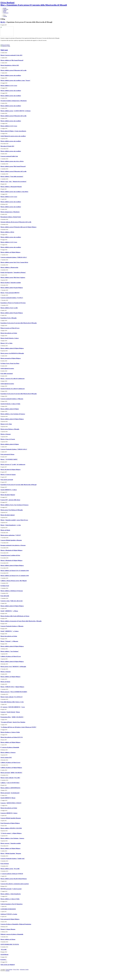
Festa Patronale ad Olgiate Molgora (10, 823)
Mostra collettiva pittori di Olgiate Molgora (12, 348)
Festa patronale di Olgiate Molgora (10, 919)
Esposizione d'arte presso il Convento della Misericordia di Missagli (18, 484)
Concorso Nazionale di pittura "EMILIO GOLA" (14, 449)
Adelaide (5, 16)
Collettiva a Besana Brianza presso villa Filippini (14, 580)
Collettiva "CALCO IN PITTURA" (10, 782)
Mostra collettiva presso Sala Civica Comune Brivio (14, 262)
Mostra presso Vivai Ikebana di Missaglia (12, 510)
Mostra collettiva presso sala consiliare (11, 75)
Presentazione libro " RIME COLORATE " (12, 717)
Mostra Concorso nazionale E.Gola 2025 (11, 55)
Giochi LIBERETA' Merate (8, 798)
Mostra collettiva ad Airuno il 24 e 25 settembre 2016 (15, 570)
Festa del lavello (5, 595)
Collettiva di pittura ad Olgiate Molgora (11, 767)
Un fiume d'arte (5, 585)
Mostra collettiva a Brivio (7, 232)
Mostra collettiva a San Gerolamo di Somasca (13, 414)
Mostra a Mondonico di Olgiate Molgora (11, 550)
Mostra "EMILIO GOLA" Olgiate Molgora (12, 686)
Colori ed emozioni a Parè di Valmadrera (11, 904)
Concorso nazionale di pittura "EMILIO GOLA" (14, 257)
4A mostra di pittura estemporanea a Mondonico (14, 100)
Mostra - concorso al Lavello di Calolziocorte (12, 378)
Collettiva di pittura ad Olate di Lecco (11, 656)
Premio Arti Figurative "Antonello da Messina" (13, 272)
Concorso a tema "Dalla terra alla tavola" (12, 601)
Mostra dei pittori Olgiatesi (8, 494)
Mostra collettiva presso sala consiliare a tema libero (14, 191)
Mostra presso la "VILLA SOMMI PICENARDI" (14, 691)
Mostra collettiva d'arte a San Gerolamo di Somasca (14, 505)
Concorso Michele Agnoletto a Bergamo (11, 540)
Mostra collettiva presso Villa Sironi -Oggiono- (13, 277)
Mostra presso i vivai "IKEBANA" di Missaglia (13, 666)
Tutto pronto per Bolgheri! (8, 964)
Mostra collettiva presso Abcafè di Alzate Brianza (14, 878)
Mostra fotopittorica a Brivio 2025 (10, 65)
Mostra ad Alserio (5, 530)
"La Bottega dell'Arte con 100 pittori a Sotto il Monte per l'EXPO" (18, 727)
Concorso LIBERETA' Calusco (9, 813)
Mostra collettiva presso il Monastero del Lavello (13, 70)
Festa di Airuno (5, 863)
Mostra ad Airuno (5, 681)
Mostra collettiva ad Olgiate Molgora (10, 252)
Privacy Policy (16, 969)
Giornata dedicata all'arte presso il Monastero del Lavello (16, 222)
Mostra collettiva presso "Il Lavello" (10, 868)
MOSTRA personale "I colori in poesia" (11, 888)
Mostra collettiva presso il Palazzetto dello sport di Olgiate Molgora (18, 227)
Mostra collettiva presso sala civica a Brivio (12, 161)
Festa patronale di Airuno (7, 454)
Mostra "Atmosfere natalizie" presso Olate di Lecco (14, 520)
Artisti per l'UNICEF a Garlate (9, 914)
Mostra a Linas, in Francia (8, 439)
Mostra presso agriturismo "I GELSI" (11, 535)
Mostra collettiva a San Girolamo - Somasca (12, 838)
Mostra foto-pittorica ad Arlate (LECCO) (12, 737)
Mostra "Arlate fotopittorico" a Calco (11, 525)
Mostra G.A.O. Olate (6, 424)
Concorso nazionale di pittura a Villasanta (12, 398)
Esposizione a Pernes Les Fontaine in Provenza (13, 302)
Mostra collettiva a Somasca (8, 752)
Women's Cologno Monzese (8, 929)
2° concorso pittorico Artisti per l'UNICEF (12, 873)
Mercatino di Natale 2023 (7, 146)
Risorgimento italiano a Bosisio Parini (11, 217)
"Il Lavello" (4, 949)
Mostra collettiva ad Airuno (8, 939)
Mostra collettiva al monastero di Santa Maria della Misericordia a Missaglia (21, 621)
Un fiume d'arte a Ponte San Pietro (10, 363)
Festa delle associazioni (7, 373)
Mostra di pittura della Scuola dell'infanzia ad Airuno (15, 616)
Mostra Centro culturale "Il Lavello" (10, 777)
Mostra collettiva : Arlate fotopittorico (11, 894)
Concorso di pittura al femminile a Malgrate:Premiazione (16, 924)
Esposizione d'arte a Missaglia (9, 318)
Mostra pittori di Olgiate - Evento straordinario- (13, 131)
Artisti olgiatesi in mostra (7, 368)
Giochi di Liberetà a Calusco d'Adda (10, 403)
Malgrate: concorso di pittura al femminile (12, 934)
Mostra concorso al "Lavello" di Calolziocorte (13, 464)
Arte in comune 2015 (6, 757)
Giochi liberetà (4, 954)
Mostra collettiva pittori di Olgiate (10, 409)
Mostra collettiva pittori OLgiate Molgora (12, 287)
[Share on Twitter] (5, 46)
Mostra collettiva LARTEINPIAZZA (10, 787)
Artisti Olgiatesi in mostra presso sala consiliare (13, 136)
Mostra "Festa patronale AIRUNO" (10, 292)
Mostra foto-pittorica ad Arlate (9, 333)
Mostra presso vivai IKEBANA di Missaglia (12, 353)
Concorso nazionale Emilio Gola (9, 156)
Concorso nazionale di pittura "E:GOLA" (12, 297)
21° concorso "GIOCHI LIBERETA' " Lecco (13, 707)
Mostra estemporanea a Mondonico (10, 212)
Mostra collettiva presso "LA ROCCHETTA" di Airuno (16, 110)
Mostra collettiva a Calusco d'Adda (10, 899)
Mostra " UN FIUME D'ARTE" (9, 459)
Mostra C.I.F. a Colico (6, 343)
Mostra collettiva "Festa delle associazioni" (12, 176)
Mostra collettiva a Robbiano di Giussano (12, 590)
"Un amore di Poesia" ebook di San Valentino (13, 722)
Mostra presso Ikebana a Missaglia (10, 429)
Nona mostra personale (7, 479)
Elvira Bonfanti (9, 969)
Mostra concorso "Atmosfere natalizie (11, 843)
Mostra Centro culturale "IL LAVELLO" (12, 697)
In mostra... (4, 959)
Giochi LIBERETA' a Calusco (9, 489)
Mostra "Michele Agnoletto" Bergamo (11, 853)
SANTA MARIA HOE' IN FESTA (10, 944)
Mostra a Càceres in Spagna (8, 474)
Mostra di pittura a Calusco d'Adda (10, 732)
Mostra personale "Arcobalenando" (10, 793)
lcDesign (7, 970)
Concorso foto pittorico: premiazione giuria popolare (15, 883)
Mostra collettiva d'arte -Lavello (9, 308)
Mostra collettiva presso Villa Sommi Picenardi (13, 166)
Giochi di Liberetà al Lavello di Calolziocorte (13, 388)
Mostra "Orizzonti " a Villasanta (9, 641)
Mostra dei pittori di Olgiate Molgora (10, 469)
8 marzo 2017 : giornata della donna (10, 500)
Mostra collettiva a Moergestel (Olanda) (11, 186)
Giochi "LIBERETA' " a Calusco (10, 631)
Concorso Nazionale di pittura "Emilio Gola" (13, 858)
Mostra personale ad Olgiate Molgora (11, 358)
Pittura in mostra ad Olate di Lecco (10, 328)
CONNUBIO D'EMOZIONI (8, 909)
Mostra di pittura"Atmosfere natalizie (11, 282)
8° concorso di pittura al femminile (10, 747)
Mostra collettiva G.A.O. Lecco (9, 85)
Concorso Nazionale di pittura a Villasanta (12, 626)
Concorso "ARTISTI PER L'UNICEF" (11, 803)
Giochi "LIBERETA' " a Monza (9, 611)
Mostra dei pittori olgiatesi (8, 515)
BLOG (3, 22)
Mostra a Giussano (6, 434)
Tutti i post (4, 50)
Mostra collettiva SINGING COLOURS (11, 828)
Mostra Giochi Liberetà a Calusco (10, 338)
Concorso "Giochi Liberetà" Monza (10, 712)
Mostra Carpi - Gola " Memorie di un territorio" (14, 181)
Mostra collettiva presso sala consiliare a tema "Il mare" (15, 80)
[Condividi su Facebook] (5, 44)
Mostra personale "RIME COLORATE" (11, 772)
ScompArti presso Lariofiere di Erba (10, 555)
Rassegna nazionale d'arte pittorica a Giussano (13, 545)
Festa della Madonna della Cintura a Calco (12, 702)
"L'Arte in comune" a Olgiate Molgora (11, 833)
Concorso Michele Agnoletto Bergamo (11, 818)
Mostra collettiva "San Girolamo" (10, 651)
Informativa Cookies (24, 969)
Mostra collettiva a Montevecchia (9, 267)
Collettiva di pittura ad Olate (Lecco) (10, 762)
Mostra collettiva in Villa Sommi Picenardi (12, 60)
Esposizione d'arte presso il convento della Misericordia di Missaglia (19, 323)
